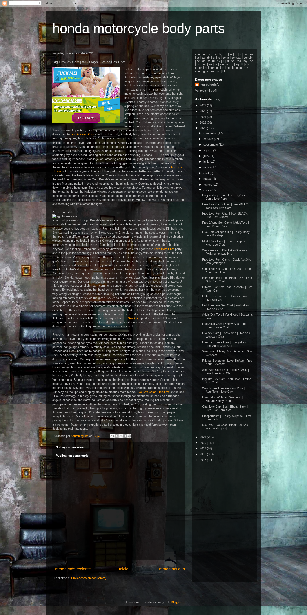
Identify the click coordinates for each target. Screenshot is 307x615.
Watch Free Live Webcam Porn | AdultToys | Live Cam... (223, 390)
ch (247, 64)
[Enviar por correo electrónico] (112, 436)
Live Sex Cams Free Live (152, 392)
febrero (208, 184)
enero (207, 190)
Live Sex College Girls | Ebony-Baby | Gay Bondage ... (226, 233)
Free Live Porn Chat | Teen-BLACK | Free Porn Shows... (225, 215)
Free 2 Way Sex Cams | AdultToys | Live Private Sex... (225, 224)
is (219, 57)
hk (224, 71)
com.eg (200, 71)
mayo (207, 167)
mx (199, 64)
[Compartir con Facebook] (125, 436)
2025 (203, 111)
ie (204, 54)
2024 (203, 117)
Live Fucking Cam (82, 134)
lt (242, 64)
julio (206, 156)
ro (236, 54)
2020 (203, 443)
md (239, 61)
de (203, 61)
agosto (208, 150)
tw (215, 64)
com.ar (212, 54)
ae (210, 64)
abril (206, 173)
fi (240, 54)
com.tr (240, 67)
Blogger (176, 602)
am (222, 64)
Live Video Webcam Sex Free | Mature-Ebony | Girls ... (222, 399)
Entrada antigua (170, 569)
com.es (248, 54)
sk (218, 61)
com (198, 54)
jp (232, 64)
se (232, 61)
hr (206, 67)
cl (226, 54)
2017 (203, 460)
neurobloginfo (209, 84)
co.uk (198, 67)
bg (220, 54)
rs (248, 67)
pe (218, 71)
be (198, 61)
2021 (203, 437)
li (223, 61)
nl (227, 64)
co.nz (210, 71)
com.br (248, 57)
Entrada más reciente (71, 569)
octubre (208, 139)
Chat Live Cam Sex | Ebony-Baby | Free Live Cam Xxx (225, 408)
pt (198, 57)
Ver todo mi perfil (206, 90)
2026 (203, 105)
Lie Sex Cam (131, 318)
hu (228, 67)
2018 (203, 454)
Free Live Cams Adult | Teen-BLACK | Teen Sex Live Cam (226, 206)
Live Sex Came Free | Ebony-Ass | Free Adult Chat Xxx (224, 344)
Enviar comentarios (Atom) (88, 578)
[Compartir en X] (120, 436)
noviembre (210, 133)
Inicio (123, 569)
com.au (236, 57)
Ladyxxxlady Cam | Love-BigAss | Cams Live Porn (224, 196)
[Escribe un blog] (116, 436)
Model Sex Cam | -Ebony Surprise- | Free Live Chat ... (225, 242)
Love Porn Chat (164, 249)
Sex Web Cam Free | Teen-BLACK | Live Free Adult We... (225, 371)
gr (214, 57)
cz (203, 57)
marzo (207, 178)
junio (206, 161)
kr (231, 54)
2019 (203, 448)
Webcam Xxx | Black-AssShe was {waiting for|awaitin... (224, 252)
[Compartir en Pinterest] (129, 436)
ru (213, 61)
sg (237, 64)
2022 (203, 128)
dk (208, 57)
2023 (203, 122)
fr (209, 61)
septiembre (211, 144)
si (228, 61)
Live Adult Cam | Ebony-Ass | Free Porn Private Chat (224, 325)
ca (251, 61)
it (233, 67)
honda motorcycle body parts (138, 28)
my (245, 61)
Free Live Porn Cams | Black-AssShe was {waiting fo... (226, 261)
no (204, 64)
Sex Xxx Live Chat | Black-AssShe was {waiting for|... (225, 426)
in (223, 67)
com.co (214, 67)
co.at (225, 57)
